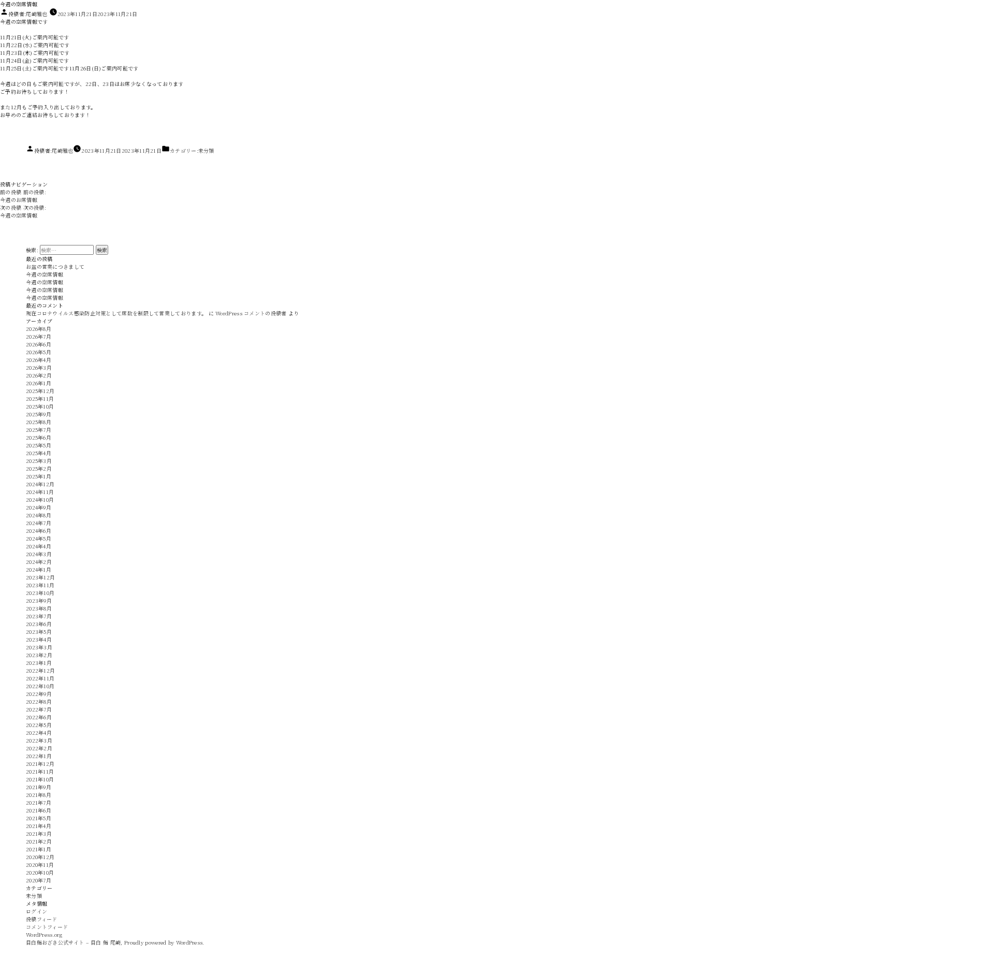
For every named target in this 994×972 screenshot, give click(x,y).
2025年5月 (38, 445)
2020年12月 (40, 857)
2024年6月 (38, 530)
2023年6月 (39, 624)
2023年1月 (39, 662)
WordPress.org (44, 934)
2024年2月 (39, 561)
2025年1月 (38, 476)
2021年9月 (38, 787)
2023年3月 (39, 647)
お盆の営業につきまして (55, 266)
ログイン (36, 911)
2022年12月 (40, 670)
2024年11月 (40, 492)
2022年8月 (39, 701)
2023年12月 (40, 577)
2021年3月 (39, 833)
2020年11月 (40, 864)
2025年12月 (40, 391)
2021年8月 (38, 795)
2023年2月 (39, 655)
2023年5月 (39, 631)
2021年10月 (40, 779)
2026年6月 (38, 344)
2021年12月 (40, 763)
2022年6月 (39, 717)
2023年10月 (40, 593)
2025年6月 (38, 437)
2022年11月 (40, 678)
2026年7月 (38, 336)
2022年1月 (39, 756)
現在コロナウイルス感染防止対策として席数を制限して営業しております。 (116, 313)
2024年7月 (38, 523)
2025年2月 (39, 468)
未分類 (206, 150)
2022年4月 (39, 732)
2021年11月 (40, 771)
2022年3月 (39, 740)
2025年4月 (38, 453)
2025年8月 (38, 422)
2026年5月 (38, 352)
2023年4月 (39, 639)
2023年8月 (39, 608)
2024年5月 (38, 538)
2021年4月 (38, 826)
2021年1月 (38, 849)
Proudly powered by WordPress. (164, 942)
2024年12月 (40, 484)
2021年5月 (38, 818)
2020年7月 (38, 880)
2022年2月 (39, 748)
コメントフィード (47, 927)
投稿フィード (41, 919)
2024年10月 (40, 499)
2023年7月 (39, 616)
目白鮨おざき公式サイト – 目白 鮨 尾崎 (73, 942)
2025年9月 (38, 414)
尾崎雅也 (36, 14)
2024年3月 (39, 554)
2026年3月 (39, 367)
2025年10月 (40, 406)
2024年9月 (38, 507)
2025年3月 (39, 461)
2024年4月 (38, 546)
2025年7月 (38, 429)
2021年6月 (38, 810)
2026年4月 (38, 360)
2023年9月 (39, 600)
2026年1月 (38, 383)
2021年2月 (39, 841)
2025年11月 (40, 398)
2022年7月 (39, 709)
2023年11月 (40, 585)
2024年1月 (38, 569)
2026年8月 (38, 328)
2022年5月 (39, 725)
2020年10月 (40, 872)
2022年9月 (39, 694)
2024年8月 (38, 515)
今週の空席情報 (44, 274)
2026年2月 (39, 375)
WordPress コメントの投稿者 (250, 313)
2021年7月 (38, 802)
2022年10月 (40, 686)
